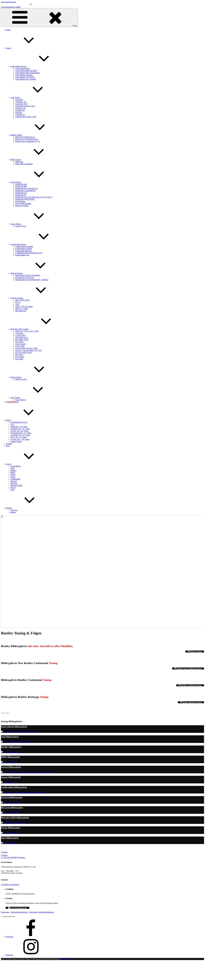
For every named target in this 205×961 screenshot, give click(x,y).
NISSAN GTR (21, 379)
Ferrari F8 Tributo (22, 206)
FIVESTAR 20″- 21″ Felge (20, 433)
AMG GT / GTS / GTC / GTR (27, 331)
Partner (13, 512)
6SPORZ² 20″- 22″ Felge (20, 429)
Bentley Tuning (16, 135)
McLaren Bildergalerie (12, 807)
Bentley (13, 470)
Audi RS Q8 (20, 110)
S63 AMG (19, 355)
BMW (12, 473)
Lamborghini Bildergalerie (14, 787)
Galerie (8, 464)
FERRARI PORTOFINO (25, 199)
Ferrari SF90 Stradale (23, 204)
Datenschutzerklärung (19, 912)
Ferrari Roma (20, 201)
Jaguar (12, 477)
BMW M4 (19, 162)
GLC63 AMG (20, 344)
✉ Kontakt (21, 857)
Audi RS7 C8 (20, 108)
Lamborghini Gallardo (23, 249)
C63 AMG (19, 333)
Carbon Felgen (16, 442)
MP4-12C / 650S (21, 309)
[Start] (4, 852)
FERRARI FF (20, 195)
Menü (75, 26)
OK (61, 959)
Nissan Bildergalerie (10, 827)
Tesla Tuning (15, 398)
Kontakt (9, 508)
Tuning (8, 48)
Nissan (13, 488)
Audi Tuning (15, 97)
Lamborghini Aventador (24, 246)
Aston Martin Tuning (18, 66)
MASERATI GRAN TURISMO (27, 275)
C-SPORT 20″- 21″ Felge (20, 435)
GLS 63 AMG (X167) (23, 353)
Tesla (12, 490)
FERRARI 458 (21, 184)
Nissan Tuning (15, 377)
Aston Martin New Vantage (25, 79)
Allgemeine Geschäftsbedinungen (41, 912)
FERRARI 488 (21, 186)
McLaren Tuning (16, 298)
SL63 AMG (19, 357)
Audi (12, 468)
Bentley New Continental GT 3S (27, 141)
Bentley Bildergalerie (11, 747)
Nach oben (5, 713)
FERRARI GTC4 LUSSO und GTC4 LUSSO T (33, 197)
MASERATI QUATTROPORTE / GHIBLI (31, 280)
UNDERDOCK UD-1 (19, 422)
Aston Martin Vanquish (24, 75)
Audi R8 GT (20, 115)
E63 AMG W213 (21, 338)
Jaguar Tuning (15, 224)
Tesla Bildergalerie (10, 838)
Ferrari (12, 475)
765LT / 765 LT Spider (24, 307)
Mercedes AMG (16, 485)
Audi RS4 (19, 100)
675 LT (18, 302)
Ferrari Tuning (15, 182)
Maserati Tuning (16, 273)
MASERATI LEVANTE (24, 278)
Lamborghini (15, 479)
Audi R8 (18, 112)
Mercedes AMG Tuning (19, 329)
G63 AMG (19, 342)
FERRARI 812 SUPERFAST (26, 189)
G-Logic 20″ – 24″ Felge (19, 439)
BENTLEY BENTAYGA (25, 137)
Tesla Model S (20, 400)
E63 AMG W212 (21, 340)
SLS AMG (19, 359)
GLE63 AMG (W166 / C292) (26, 348)
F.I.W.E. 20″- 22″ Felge (19, 431)
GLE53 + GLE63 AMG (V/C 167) (28, 350)
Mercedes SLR (20, 311)
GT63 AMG (20, 346)
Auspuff (9, 444)
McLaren (13, 483)
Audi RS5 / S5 (20, 102)
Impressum (5, 912)
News (8, 446)
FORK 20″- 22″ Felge (18, 427)
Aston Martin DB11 (22, 69)
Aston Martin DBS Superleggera (27, 73)
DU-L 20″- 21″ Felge (18, 437)
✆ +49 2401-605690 (8, 857)
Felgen (8, 420)
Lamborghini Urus (22, 255)
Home (8, 30)
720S (17, 304)
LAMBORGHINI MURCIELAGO (28, 253)
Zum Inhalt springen (8, 2)
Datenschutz (67, 959)
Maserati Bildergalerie (11, 797)
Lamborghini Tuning (18, 244)
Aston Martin (15, 466)
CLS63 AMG (20, 335)
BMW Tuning (15, 160)
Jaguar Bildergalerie (11, 777)
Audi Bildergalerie (10, 736)
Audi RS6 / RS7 (21, 104)
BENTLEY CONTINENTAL (26, 139)
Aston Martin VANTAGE (25, 77)
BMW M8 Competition (24, 164)
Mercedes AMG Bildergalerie (15, 817)
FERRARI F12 (21, 193)
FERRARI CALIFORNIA (25, 191)
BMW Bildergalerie (10, 757)
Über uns (13, 510)
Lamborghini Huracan (23, 251)
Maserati (13, 481)
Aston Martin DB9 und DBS (26, 71)
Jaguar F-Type (20, 226)
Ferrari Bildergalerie (11, 767)
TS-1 (12, 424)
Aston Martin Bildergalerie (14, 726)
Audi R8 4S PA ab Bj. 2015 (25, 117)
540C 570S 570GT (22, 300)
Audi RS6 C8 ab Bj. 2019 (25, 106)
